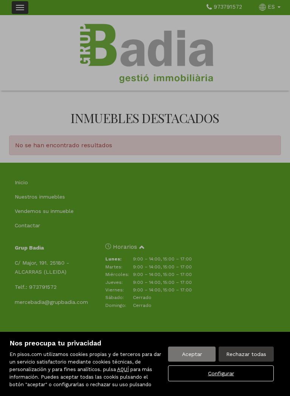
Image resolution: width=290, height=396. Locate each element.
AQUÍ (123, 369)
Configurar (221, 373)
